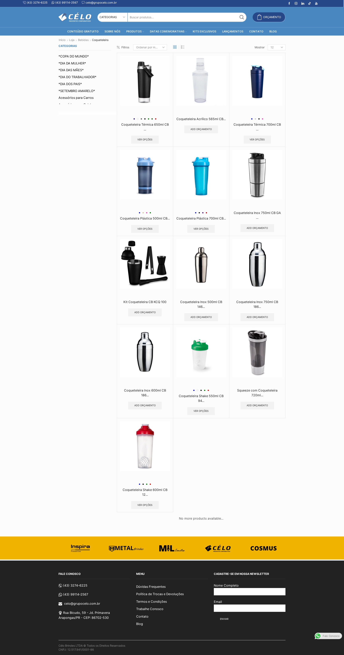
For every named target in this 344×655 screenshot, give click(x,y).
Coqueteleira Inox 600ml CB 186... (145, 393)
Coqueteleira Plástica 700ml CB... (201, 218)
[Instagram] (296, 3)
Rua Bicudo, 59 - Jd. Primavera (86, 613)
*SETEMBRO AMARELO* (77, 91)
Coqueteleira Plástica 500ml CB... (145, 218)
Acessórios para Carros (76, 98)
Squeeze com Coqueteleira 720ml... (257, 393)
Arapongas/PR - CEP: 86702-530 (84, 618)
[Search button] (241, 17)
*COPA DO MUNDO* (74, 56)
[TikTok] (309, 3)
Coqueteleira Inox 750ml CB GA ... (257, 215)
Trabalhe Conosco (149, 609)
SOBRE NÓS (112, 31)
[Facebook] (289, 3)
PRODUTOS (134, 31)
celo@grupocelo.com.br (82, 603)
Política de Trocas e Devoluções (160, 594)
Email (218, 602)
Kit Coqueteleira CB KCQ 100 (144, 302)
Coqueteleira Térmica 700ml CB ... (257, 127)
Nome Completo (226, 585)
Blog (139, 624)
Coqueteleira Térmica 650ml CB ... (145, 127)
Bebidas (83, 40)
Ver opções (144, 139)
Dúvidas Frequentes (151, 587)
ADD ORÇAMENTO (201, 129)
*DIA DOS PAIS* (70, 84)
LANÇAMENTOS (232, 31)
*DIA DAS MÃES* (71, 70)
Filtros (125, 47)
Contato (142, 616)
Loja (71, 40)
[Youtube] (316, 3)
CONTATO (256, 31)
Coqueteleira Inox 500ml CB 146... (201, 304)
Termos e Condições (151, 601)
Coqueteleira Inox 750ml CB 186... (257, 304)
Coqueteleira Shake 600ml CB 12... (145, 492)
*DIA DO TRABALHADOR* (77, 77)
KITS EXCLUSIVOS (204, 31)
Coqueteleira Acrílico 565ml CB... (201, 119)
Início (62, 40)
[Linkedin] (302, 3)
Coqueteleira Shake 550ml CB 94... (201, 398)
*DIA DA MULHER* (72, 63)
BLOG (273, 31)
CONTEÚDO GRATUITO (83, 31)
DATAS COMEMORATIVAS (167, 31)
